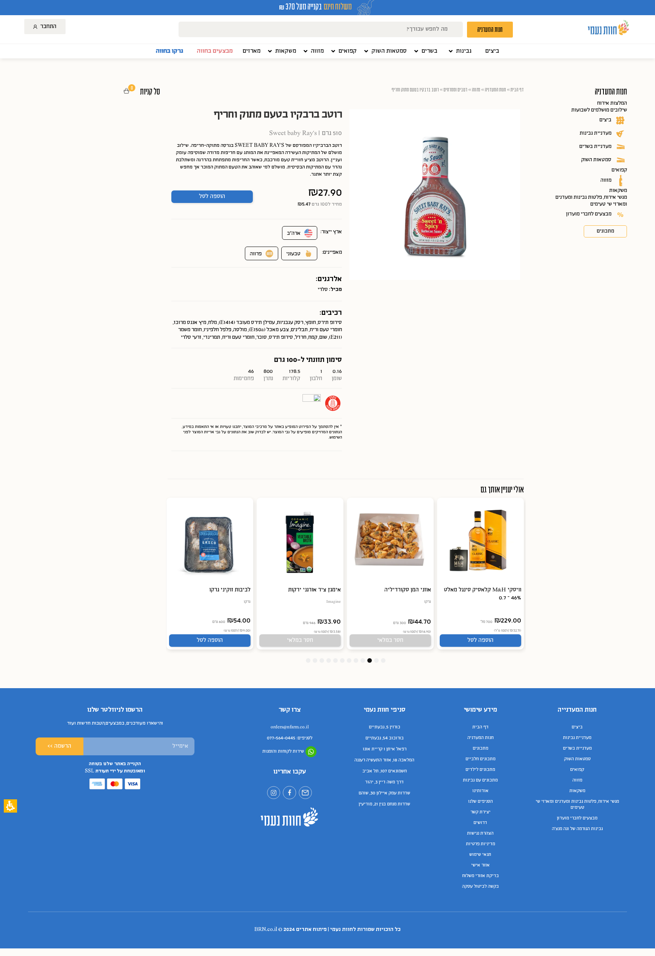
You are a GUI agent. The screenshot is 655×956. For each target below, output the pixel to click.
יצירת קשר (480, 812)
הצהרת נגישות (480, 833)
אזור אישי (480, 865)
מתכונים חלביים (480, 759)
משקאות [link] (618, 190)
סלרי (323, 289)
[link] (492, 51)
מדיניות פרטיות (480, 844)
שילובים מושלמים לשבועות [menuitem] (599, 110)
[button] (459, 51)
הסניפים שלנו (480, 801)
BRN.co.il (265, 929)
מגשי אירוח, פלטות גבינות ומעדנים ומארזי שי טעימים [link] (591, 201)
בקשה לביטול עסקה (480, 886)
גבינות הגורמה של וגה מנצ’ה (577, 829)
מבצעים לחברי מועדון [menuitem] (588, 214)
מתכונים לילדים (480, 769)
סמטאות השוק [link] (596, 159)
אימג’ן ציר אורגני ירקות (314, 590)
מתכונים (480, 748)
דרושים (480, 823)
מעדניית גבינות (577, 738)
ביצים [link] (605, 120)
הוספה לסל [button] (212, 196)
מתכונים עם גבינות (480, 780)
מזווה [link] (605, 180)
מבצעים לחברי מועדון (577, 818)
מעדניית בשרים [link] (595, 146)
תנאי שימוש (480, 854)
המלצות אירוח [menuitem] (612, 103)
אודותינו (480, 791)
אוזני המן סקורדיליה (407, 590)
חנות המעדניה (495, 89)
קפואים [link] (619, 170)
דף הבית (517, 89)
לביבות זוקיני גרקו (230, 590)
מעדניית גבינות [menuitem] (595, 133)
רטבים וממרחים (455, 89)
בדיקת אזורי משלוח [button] (480, 876)
